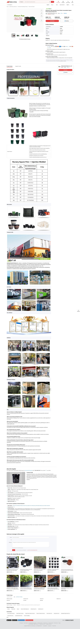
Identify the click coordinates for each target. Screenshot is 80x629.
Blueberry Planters (20, 505)
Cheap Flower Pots (56, 613)
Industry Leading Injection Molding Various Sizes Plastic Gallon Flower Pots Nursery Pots (53, 589)
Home (7, 6)
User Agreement (45, 625)
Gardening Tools (25, 598)
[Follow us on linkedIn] (72, 620)
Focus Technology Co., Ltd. (33, 625)
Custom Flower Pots (10, 615)
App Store (9, 620)
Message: (10, 542)
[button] (49, 1)
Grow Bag (24, 600)
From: (11, 537)
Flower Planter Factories (19, 613)
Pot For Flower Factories (10, 613)
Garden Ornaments (47, 505)
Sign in (72, 2)
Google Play (14, 620)
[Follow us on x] (67, 620)
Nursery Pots (15, 505)
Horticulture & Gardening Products (23, 6)
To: (11, 539)
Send (13, 550)
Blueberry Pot (59, 598)
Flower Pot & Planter (32, 6)
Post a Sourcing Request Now (32, 550)
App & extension (62, 4)
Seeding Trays (33, 505)
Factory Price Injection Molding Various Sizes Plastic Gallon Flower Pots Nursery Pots (26, 589)
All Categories (10, 4)
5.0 (62, 67)
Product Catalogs (19, 596)
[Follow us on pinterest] (71, 620)
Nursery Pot (41, 598)
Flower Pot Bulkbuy (27, 615)
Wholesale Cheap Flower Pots (65, 613)
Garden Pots (29, 505)
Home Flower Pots (49, 613)
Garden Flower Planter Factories (30, 613)
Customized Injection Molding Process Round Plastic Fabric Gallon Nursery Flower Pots (39, 589)
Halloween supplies (9, 598)
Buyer (52, 4)
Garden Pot (8, 600)
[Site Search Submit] (52, 2)
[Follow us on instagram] (68, 620)
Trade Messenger (21, 620)
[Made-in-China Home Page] (12, 2)
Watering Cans (41, 505)
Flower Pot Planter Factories (41, 613)
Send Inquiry (52, 20)
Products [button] (21, 1)
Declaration (49, 625)
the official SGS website (28, 470)
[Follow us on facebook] (66, 620)
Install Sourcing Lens (30, 620)
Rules (73, 4)
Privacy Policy (54, 625)
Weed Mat (37, 505)
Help (56, 4)
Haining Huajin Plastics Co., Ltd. (52, 13)
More (7, 617)
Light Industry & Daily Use (13, 6)
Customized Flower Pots (18, 615)
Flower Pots (25, 505)
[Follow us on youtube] (70, 620)
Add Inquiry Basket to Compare (25, 39)
